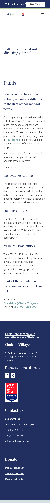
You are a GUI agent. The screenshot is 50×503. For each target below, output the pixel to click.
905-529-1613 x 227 (24, 306)
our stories (14, 139)
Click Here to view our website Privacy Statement (23, 335)
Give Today (35, 4)
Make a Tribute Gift (14, 468)
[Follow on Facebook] (7, 375)
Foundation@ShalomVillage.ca (21, 303)
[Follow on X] (13, 375)
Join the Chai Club (14, 473)
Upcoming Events (14, 479)
